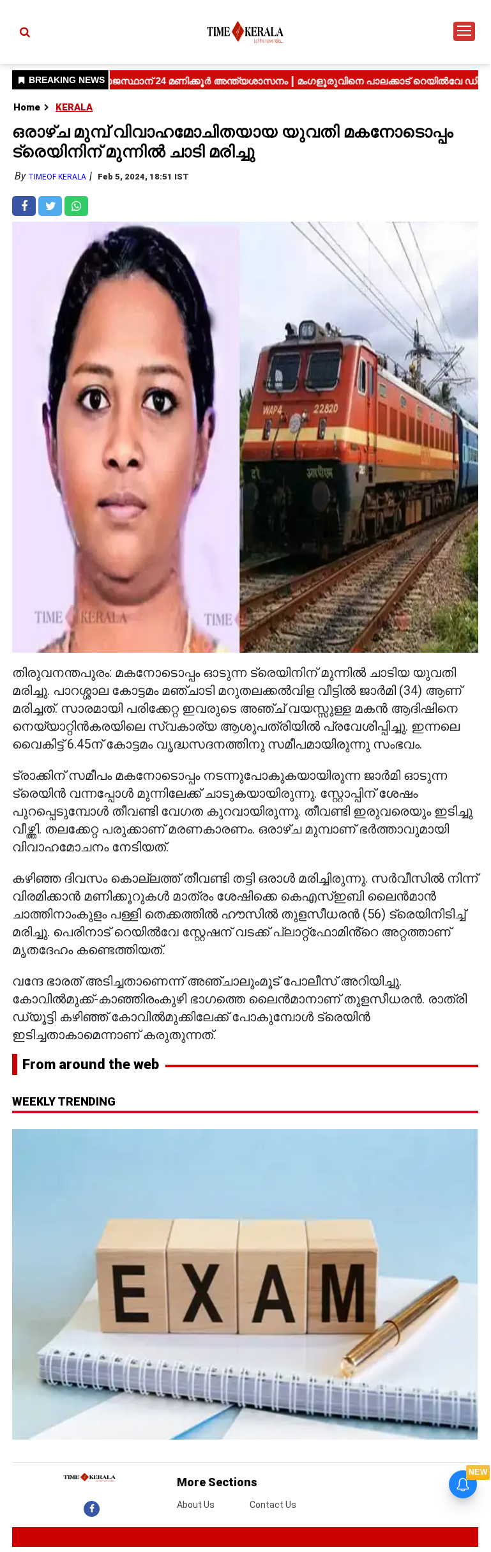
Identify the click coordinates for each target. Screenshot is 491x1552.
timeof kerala (57, 176)
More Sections (217, 1482)
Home (26, 107)
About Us (196, 1505)
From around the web (90, 1064)
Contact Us (273, 1505)
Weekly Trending (64, 1101)
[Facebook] (92, 1508)
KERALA (74, 107)
